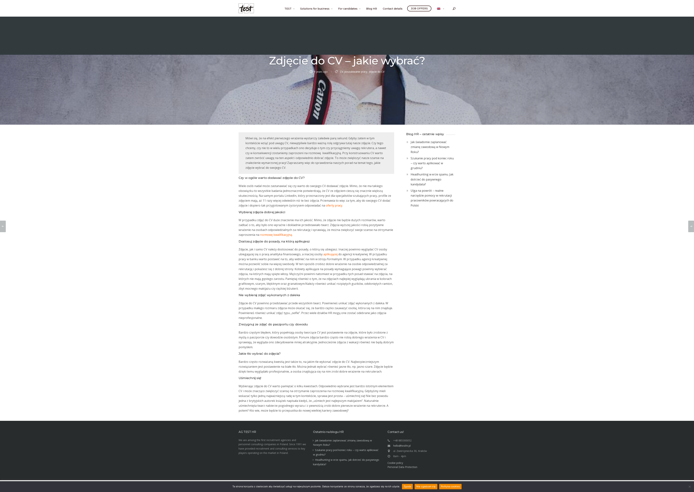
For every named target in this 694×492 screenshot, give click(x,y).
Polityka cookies (450, 486)
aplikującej (330, 254)
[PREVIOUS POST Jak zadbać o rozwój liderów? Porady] (3, 226)
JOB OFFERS (419, 8)
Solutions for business (314, 8)
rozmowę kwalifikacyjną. (276, 235)
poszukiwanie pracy (355, 71)
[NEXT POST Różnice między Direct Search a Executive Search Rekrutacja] (691, 226)
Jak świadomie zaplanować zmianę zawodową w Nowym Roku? (430, 147)
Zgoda (407, 486)
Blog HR (371, 8)
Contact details (392, 8)
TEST (288, 8)
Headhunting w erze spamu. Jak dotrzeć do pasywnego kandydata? (432, 179)
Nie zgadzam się (426, 486)
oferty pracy (334, 205)
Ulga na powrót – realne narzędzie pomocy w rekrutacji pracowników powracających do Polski (432, 198)
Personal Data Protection (402, 467)
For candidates (347, 8)
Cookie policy (395, 463)
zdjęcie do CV (376, 71)
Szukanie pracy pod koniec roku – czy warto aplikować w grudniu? (432, 163)
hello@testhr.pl (402, 445)
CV (341, 71)
